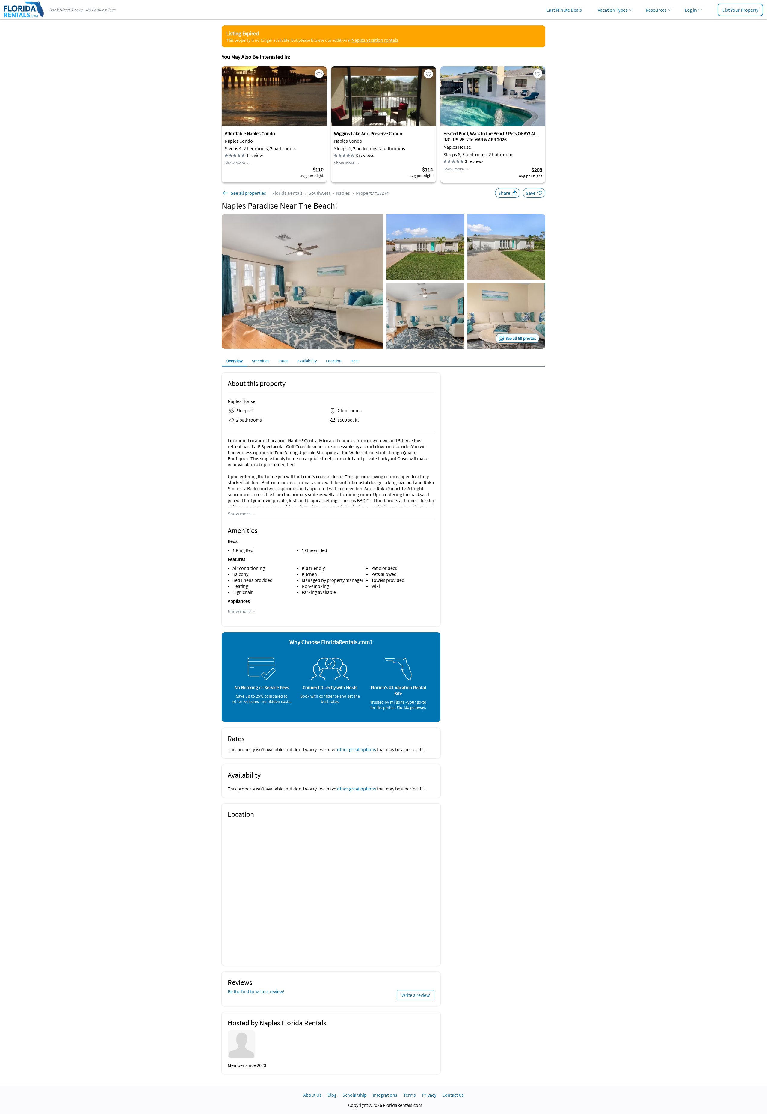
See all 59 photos (520, 338)
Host (355, 360)
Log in (691, 10)
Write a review (415, 995)
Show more (235, 163)
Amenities (260, 360)
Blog (331, 1095)
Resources (656, 10)
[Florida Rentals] (24, 18)
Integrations (385, 1095)
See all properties (248, 193)
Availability (307, 360)
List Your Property (740, 10)
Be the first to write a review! (256, 991)
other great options (356, 749)
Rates (283, 360)
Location (334, 360)
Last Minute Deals (564, 10)
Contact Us (453, 1095)
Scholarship (354, 1095)
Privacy (429, 1095)
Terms (409, 1095)
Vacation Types (613, 10)
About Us (312, 1095)
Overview (234, 360)
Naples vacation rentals (374, 40)
